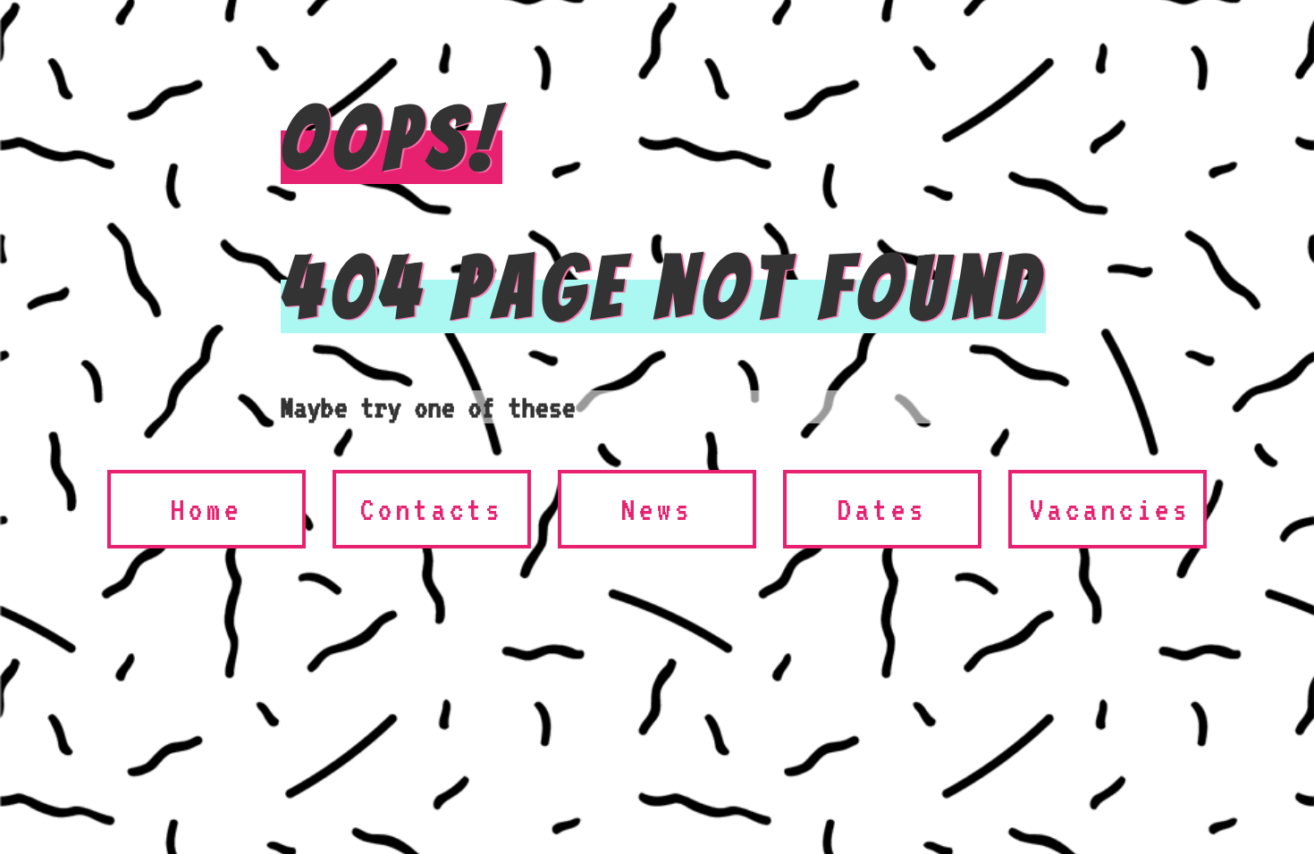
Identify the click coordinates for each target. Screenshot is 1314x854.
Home (206, 509)
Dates (882, 509)
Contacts (431, 509)
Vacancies (1110, 509)
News (657, 509)
